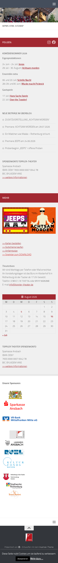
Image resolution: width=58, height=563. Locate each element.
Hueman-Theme (46, 547)
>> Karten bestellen (11, 243)
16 (52, 316)
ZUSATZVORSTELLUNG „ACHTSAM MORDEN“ (27, 119)
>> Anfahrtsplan (10, 250)
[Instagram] (49, 42)
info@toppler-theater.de (21, 284)
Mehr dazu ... (36, 558)
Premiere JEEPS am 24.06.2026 (20, 141)
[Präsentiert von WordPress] (19, 547)
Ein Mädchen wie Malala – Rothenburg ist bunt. (27, 134)
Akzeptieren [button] (22, 559)
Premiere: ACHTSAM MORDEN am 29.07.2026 (27, 126)
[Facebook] (54, 42)
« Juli (4, 335)
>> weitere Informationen (14, 177)
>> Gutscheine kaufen (12, 247)
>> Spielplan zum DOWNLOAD (16, 254)
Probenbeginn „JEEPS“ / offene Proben (24, 148)
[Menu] (54, 4)
